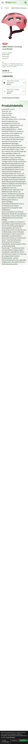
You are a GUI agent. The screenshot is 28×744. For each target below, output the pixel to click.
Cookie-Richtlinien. (10, 737)
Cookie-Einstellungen (5, 741)
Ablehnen (14, 740)
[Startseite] (1, 7)
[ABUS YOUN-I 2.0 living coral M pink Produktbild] (14, 25)
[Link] (2, 3)
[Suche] (25, 2)
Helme (7, 8)
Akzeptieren (23, 740)
